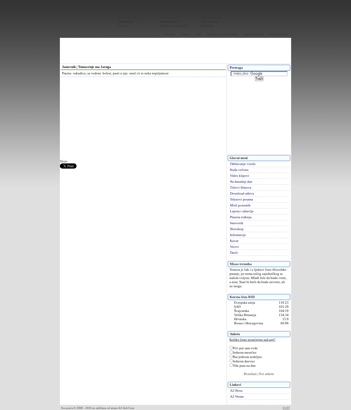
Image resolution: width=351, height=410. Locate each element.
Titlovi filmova (240, 187)
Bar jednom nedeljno (247, 357)
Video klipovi (239, 176)
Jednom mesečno (244, 352)
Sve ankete (266, 374)
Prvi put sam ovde (245, 348)
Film (198, 34)
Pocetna (170, 34)
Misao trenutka (241, 264)
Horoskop (237, 229)
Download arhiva (242, 193)
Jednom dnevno (244, 361)
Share (64, 161)
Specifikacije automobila (222, 34)
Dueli (234, 253)
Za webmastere (211, 17)
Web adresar (209, 21)
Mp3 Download (253, 34)
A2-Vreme (237, 396)
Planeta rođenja (241, 217)
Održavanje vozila (242, 164)
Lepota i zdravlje (242, 211)
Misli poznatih (240, 205)
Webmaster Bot (278, 34)
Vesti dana (167, 17)
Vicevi (234, 247)
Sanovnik (236, 223)
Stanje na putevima (173, 26)
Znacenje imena (130, 17)
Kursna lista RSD (242, 297)
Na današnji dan (241, 182)
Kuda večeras (239, 170)
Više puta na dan (244, 366)
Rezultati (250, 374)
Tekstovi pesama (241, 199)
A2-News (236, 390)
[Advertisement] (175, 50)
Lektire (124, 26)
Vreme (185, 34)
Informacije (238, 235)
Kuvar (234, 241)
